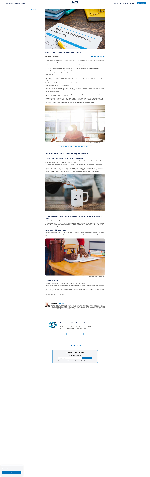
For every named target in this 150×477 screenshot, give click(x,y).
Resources (17, 3)
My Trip (134, 3)
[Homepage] (75, 3)
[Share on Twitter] (95, 56)
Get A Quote (141, 3)
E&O (120, 3)
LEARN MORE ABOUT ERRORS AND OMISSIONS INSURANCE (75, 146)
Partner (116, 3)
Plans (6, 3)
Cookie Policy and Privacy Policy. (8, 469)
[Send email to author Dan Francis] (63, 303)
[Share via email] (101, 56)
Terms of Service (84, 360)
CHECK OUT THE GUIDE (75, 334)
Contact (23, 3)
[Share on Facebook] (92, 56)
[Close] (21, 467)
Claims (11, 3)
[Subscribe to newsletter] (104, 56)
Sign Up (87, 358)
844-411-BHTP (128, 3)
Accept (11, 472)
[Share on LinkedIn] (98, 56)
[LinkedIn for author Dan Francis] (60, 303)
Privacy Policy (77, 360)
